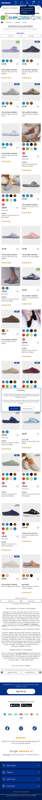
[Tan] (27, 575)
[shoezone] (5, 3)
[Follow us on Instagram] (21, 728)
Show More (31, 601)
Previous (2, 672)
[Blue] (7, 60)
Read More (20, 33)
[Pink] (23, 153)
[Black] (31, 144)
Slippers (18, 22)
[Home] (2, 22)
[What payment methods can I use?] (21, 716)
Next (40, 672)
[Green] (27, 148)
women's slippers (21, 653)
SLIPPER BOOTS (30, 672)
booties (26, 624)
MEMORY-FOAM (12, 672)
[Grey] (11, 60)
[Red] (23, 148)
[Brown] (31, 60)
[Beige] (31, 148)
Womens (9, 22)
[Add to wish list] (17, 64)
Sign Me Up (21, 691)
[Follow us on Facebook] (7, 728)
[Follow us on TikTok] (35, 728)
